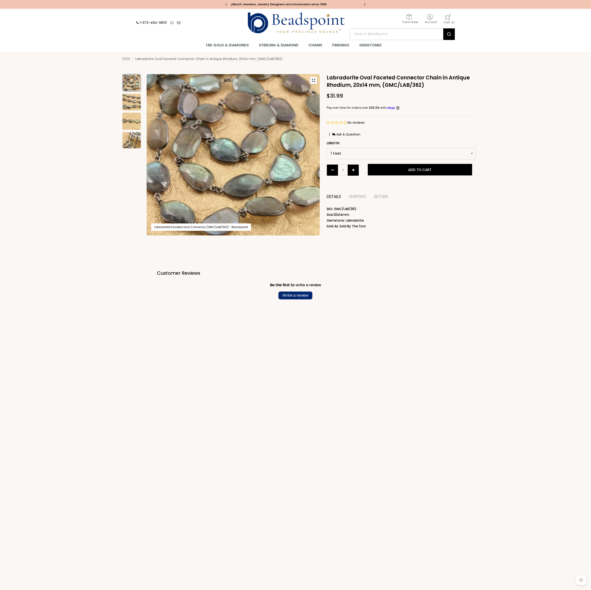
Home (126, 58)
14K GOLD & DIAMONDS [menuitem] (227, 45)
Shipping (357, 197)
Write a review (295, 295)
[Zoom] (313, 80)
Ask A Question (347, 134)
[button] (337, 122)
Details (334, 197)
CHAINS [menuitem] (315, 45)
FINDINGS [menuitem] (340, 45)
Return (381, 197)
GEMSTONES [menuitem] (370, 45)
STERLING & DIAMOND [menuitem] (279, 45)
